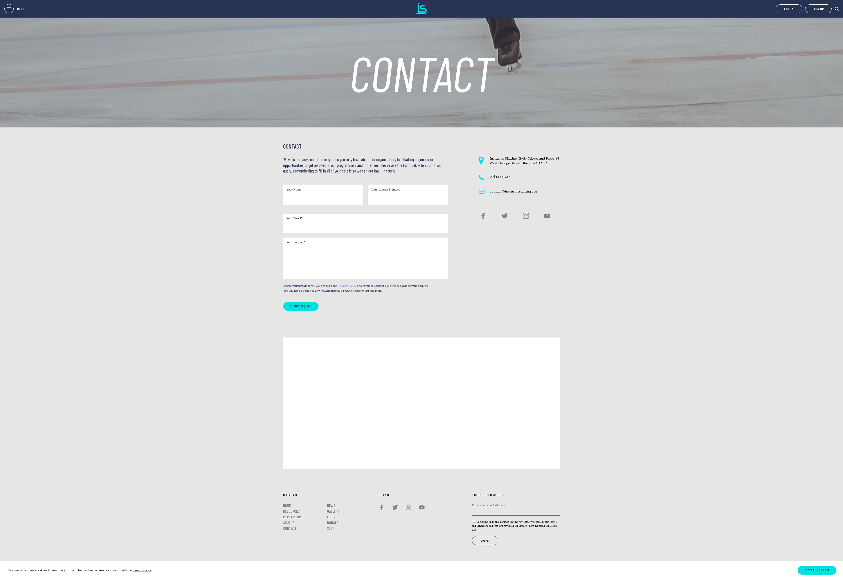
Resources (291, 511)
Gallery (333, 511)
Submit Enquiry (301, 306)
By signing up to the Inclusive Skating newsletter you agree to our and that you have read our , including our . (514, 525)
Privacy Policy (347, 286)
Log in (789, 9)
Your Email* (294, 218)
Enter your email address (488, 505)
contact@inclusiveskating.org (513, 191)
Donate (332, 522)
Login (331, 516)
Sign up (818, 9)
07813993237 (500, 176)
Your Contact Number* (386, 189)
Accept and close (817, 570)
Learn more (142, 570)
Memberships (293, 516)
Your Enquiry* (295, 242)
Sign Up (288, 522)
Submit (485, 540)
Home (287, 505)
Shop (330, 528)
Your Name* (294, 189)
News (331, 505)
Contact (290, 528)
